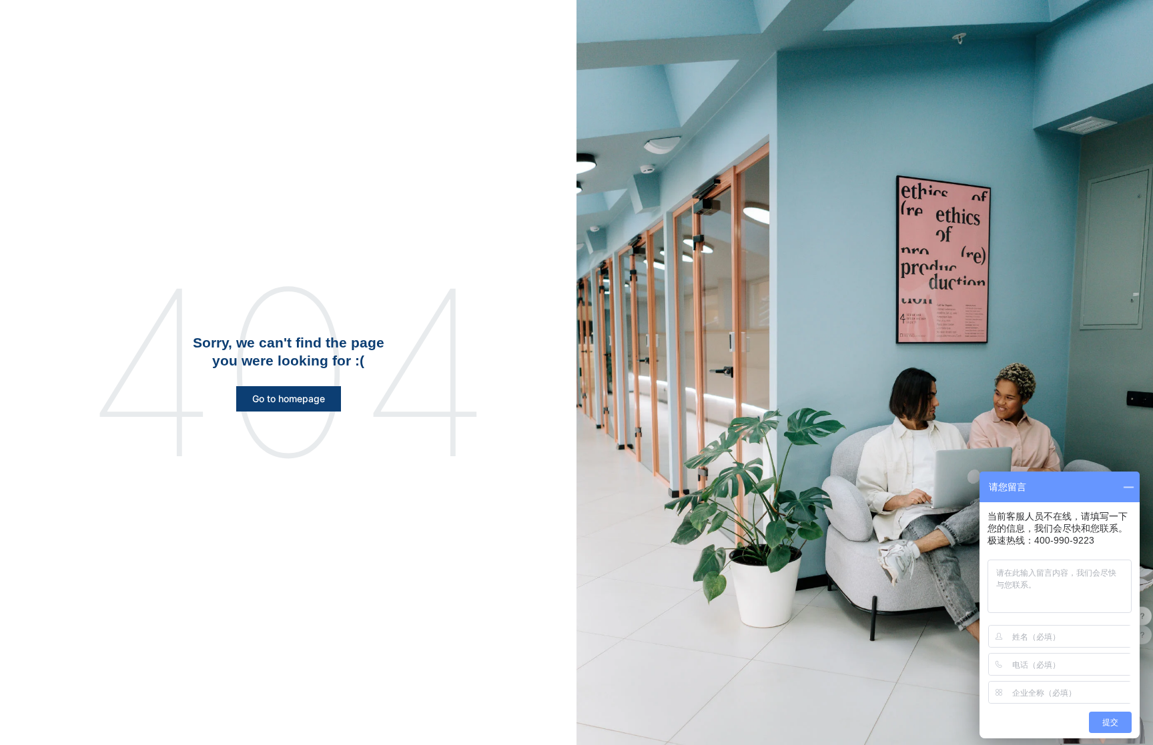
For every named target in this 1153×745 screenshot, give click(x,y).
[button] (288, 399)
